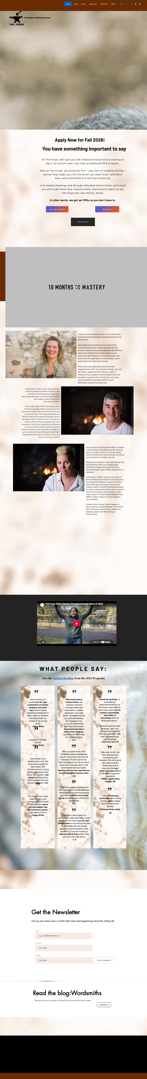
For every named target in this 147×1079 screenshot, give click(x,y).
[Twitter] (139, 4)
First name (38, 943)
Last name (38, 955)
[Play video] (76, 287)
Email (37, 931)
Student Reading (63, 678)
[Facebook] (135, 4)
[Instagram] (131, 4)
